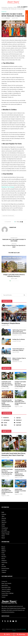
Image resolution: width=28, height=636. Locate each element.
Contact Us (4, 581)
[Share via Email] (22, 221)
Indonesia (4, 570)
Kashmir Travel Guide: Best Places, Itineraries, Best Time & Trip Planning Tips (20, 384)
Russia (3, 558)
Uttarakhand (5, 528)
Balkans (3, 548)
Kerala (3, 526)
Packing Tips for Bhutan (18, 339)
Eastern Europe (5, 568)
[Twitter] (19, 7)
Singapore (4, 560)
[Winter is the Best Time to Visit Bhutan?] (6, 361)
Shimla (3, 535)
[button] (3, 268)
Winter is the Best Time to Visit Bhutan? (19, 359)
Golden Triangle (5, 533)
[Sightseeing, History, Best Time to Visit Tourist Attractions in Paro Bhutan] (6, 332)
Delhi (3, 512)
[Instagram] (21, 7)
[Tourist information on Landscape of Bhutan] (6, 351)
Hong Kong (4, 562)
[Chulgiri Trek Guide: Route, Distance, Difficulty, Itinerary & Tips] (14, 264)
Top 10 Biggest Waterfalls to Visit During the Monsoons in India (20, 402)
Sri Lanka (4, 566)
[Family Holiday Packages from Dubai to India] (20, 483)
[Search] (26, 2)
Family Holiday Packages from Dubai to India (20, 491)
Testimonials (5, 595)
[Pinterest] (23, 7)
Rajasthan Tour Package (8, 187)
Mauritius (4, 556)
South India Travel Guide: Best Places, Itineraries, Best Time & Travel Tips (7, 384)
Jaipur (3, 516)
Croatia (3, 554)
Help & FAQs (5, 585)
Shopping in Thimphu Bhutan (11, 323)
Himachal (4, 518)
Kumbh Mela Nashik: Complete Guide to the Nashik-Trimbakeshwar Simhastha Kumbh (7, 403)
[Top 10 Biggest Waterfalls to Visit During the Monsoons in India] (20, 394)
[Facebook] (3, 621)
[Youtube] (25, 7)
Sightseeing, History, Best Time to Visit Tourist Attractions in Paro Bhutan (19, 331)
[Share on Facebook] (17, 221)
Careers (3, 597)
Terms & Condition (6, 589)
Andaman (4, 514)
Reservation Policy (6, 587)
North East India (5, 532)
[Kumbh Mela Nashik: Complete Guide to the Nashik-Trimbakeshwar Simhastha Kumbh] (7, 394)
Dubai (3, 552)
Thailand (4, 572)
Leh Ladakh (4, 530)
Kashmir (4, 520)
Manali (3, 537)
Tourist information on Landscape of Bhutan (18, 349)
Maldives (4, 550)
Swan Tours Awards (6, 583)
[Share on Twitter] (18, 221)
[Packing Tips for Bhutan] (6, 342)
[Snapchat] (26, 7)
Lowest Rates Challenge (7, 593)
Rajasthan (4, 522)
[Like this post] (15, 221)
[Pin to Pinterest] (20, 221)
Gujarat (3, 524)
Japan (3, 564)
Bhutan (3, 546)
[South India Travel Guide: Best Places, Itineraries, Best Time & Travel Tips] (7, 376)
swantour (8, 18)
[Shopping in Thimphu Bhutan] (14, 313)
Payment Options (6, 591)
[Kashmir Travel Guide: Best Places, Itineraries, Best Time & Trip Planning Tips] (20, 376)
